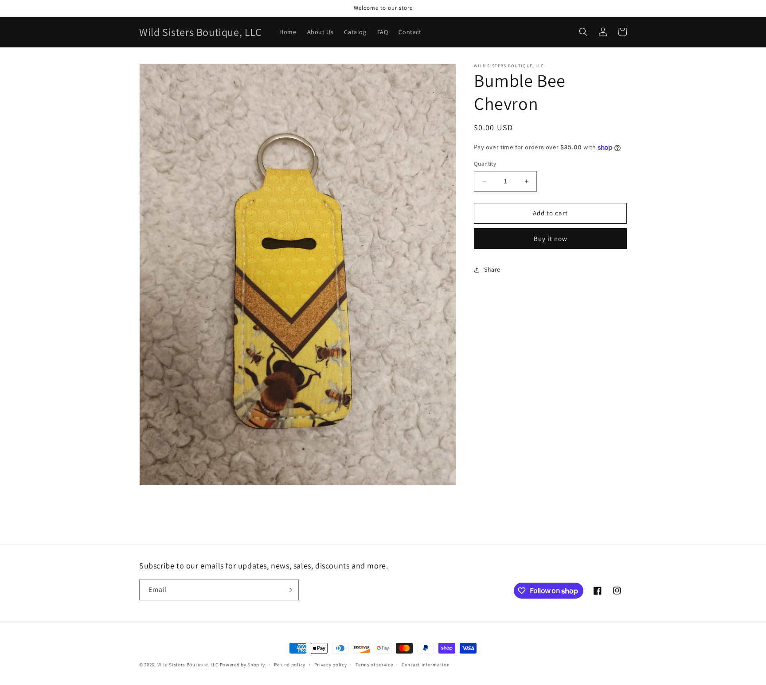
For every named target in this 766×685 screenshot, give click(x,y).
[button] (583, 32)
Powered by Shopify (243, 665)
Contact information (425, 665)
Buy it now (550, 238)
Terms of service (374, 665)
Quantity (485, 163)
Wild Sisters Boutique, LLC (188, 665)
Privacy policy (330, 665)
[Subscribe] (288, 590)
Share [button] (492, 269)
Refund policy (289, 665)
